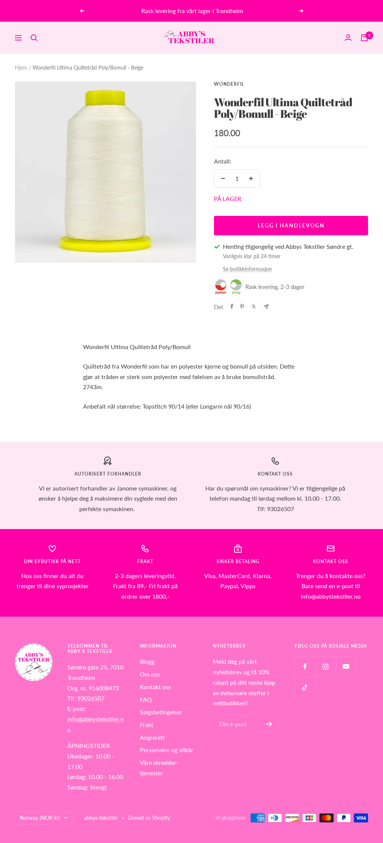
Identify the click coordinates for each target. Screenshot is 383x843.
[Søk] (34, 37)
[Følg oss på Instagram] (325, 666)
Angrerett (152, 737)
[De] (266, 306)
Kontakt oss (155, 686)
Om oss (150, 674)
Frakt (146, 724)
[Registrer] (269, 724)
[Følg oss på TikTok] (305, 687)
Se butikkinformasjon (247, 269)
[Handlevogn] (364, 37)
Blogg (147, 661)
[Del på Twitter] (254, 306)
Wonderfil (229, 84)
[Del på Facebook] (231, 306)
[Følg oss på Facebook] (305, 666)
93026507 (90, 698)
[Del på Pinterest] (242, 306)
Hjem (21, 67)
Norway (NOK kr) (40, 818)
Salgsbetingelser (161, 711)
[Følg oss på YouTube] (346, 666)
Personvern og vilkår (166, 749)
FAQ (146, 699)
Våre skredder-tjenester (159, 767)
